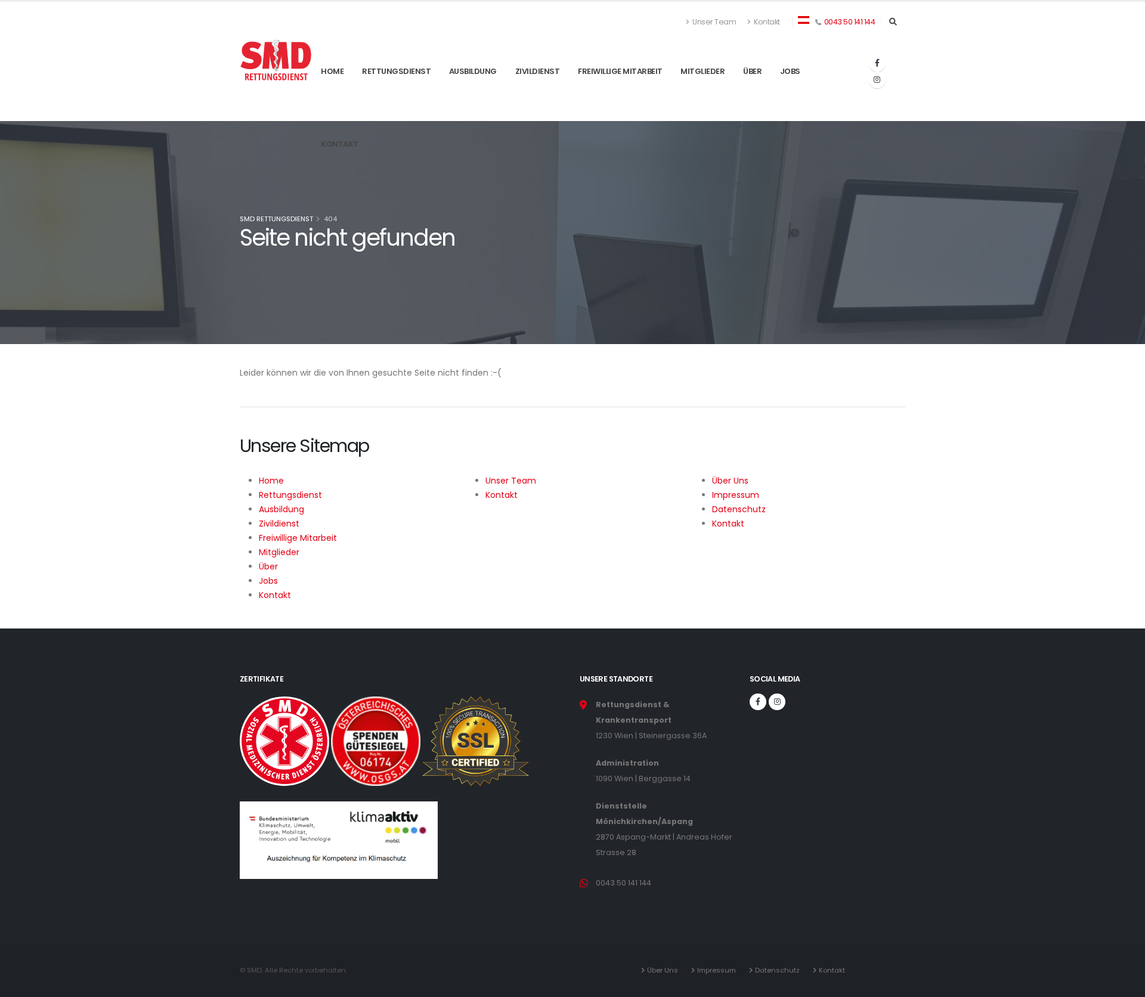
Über (752, 100)
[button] (803, 19)
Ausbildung (473, 100)
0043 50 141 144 (849, 22)
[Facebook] (877, 63)
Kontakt (766, 22)
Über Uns (664, 970)
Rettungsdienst (396, 100)
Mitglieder (702, 100)
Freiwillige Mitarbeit (620, 100)
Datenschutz (779, 970)
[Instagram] (877, 80)
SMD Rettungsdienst (276, 219)
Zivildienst (537, 100)
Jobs (790, 100)
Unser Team (713, 22)
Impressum (718, 970)
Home (332, 100)
